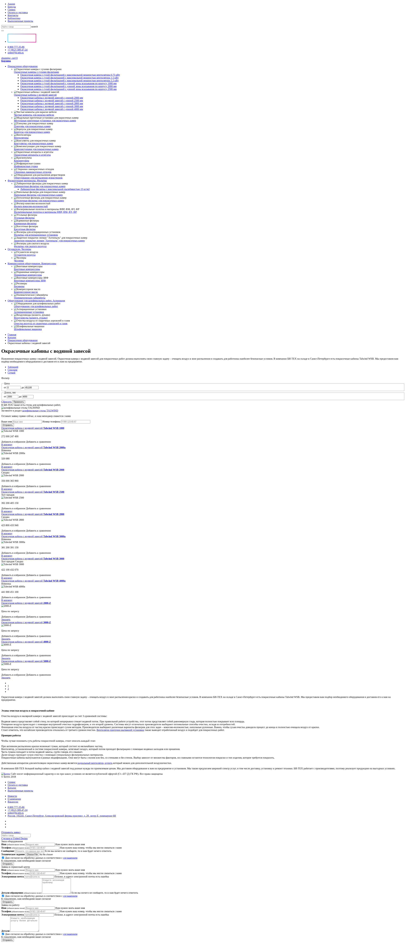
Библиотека (14, 18)
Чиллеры (19, 260)
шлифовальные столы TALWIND (40, 410)
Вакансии (13, 801)
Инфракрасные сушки (26, 166)
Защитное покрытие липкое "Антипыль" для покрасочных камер (49, 240)
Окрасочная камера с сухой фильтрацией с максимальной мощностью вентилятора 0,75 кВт (70, 75)
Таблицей (13, 367)
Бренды (12, 6)
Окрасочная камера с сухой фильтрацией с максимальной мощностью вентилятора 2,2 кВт (69, 80)
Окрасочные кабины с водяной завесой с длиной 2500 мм (51, 100)
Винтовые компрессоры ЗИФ (30, 280)
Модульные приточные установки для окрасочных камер (45, 120)
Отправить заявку (11, 832)
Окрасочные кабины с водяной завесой (35, 95)
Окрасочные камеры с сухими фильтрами (36, 72)
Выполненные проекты (20, 21)
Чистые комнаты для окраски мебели (34, 115)
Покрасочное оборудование (23, 66)
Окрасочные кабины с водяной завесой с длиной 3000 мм (51, 106)
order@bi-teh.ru (16, 52)
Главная (12, 334)
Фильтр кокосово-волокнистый (31, 206)
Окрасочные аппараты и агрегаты (32, 155)
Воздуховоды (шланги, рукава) (30, 317)
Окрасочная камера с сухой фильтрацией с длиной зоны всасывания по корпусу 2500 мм (68, 89)
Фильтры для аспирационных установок (36, 235)
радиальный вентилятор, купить (94, 763)
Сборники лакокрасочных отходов (32, 172)
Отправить (8, 425)
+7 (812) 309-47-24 (17, 49)
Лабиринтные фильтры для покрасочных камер (39, 186)
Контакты (13, 15)
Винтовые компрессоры (27, 269)
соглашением (70, 857)
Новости (12, 796)
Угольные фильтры (24, 217)
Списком (12, 369)
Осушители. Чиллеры (19, 249)
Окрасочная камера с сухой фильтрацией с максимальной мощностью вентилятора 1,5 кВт (69, 77)
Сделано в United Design (14, 838)
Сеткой (11, 372)
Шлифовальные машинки (28, 329)
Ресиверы (19, 286)
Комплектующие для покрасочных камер (36, 149)
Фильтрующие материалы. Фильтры (27, 180)
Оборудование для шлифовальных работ (36, 306)
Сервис (12, 9)
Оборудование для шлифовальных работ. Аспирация (36, 300)
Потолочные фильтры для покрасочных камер (39, 200)
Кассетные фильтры (25, 229)
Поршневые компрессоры (28, 275)
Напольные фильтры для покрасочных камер (38, 195)
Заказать (5, 619)
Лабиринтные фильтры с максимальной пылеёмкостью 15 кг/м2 (55, 189)
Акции (11, 4)
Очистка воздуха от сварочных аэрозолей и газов (40, 323)
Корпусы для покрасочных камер (32, 132)
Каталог (12, 337)
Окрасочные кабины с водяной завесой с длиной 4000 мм (51, 109)
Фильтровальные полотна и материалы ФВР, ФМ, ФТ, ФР (45, 212)
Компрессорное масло (26, 292)
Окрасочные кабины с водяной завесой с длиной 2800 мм (51, 103)
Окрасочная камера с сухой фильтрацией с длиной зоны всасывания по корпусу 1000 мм (68, 83)
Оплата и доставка (18, 12)
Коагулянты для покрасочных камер (33, 143)
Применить (18, 402)
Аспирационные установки (29, 312)
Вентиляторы (21, 137)
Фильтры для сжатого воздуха (30, 246)
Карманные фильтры (25, 223)
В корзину (6, 444)
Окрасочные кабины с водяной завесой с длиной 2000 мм (51, 97)
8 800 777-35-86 (16, 47)
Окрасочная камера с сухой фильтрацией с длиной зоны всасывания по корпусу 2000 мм (68, 86)
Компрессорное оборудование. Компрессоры (32, 263)
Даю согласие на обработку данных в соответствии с (39, 859)
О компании (14, 799)
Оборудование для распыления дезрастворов (38, 177)
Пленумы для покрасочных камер (32, 126)
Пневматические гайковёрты (29, 297)
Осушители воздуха (25, 255)
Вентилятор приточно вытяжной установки (120, 730)
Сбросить (6, 401)
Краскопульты (21, 160)
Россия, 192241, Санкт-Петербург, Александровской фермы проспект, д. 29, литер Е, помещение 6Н (62, 815)
